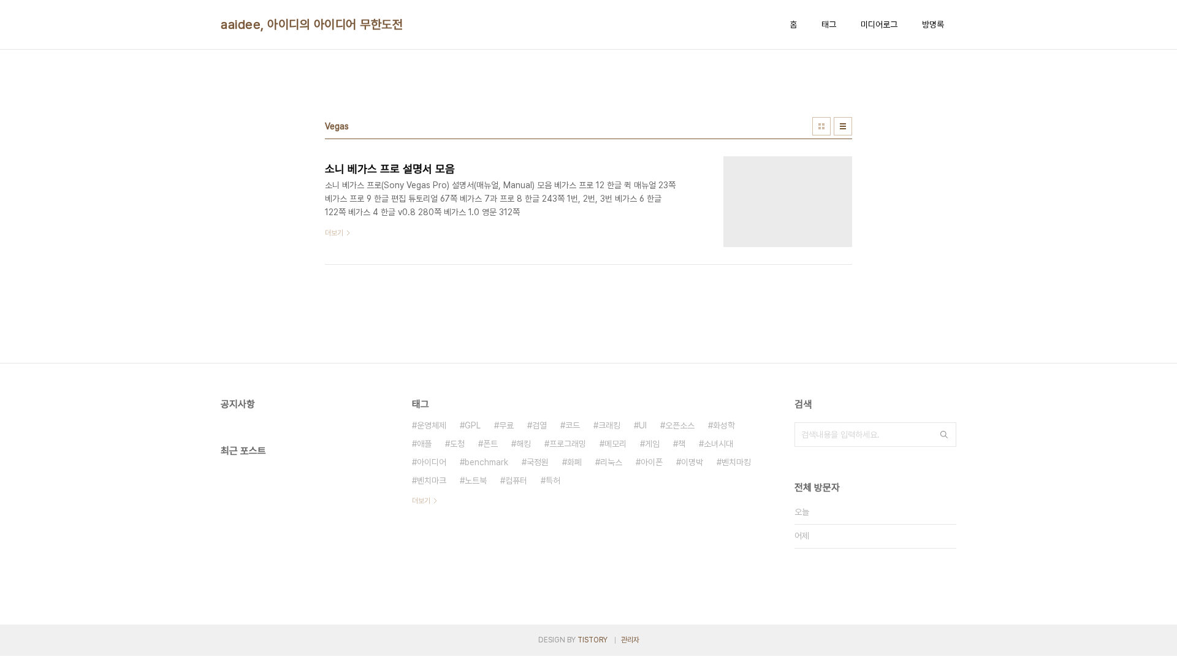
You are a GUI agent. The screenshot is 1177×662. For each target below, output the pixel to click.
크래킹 (609, 425)
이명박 (692, 462)
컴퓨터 (516, 480)
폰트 (490, 444)
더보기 (421, 500)
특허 (553, 480)
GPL (473, 425)
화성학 (724, 425)
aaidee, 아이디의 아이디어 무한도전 (312, 24)
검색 (944, 434)
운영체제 (431, 425)
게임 (652, 444)
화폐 (574, 462)
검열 (539, 425)
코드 (572, 425)
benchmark (486, 462)
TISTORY (592, 640)
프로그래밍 (567, 444)
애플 (424, 444)
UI (643, 425)
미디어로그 (879, 24)
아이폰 (652, 462)
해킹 (523, 444)
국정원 (538, 462)
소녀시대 (718, 444)
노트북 (476, 480)
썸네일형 (821, 126)
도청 (457, 444)
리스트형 (843, 126)
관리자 (630, 640)
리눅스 (611, 462)
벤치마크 (431, 480)
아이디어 (431, 462)
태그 (828, 24)
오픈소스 (680, 425)
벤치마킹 (736, 462)
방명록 (933, 24)
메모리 (615, 444)
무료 (506, 425)
